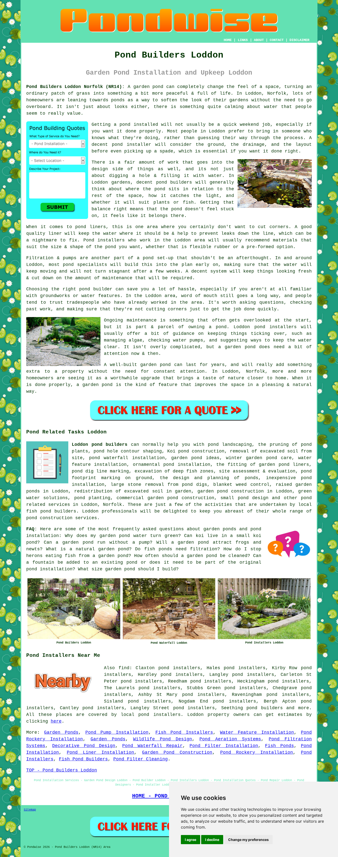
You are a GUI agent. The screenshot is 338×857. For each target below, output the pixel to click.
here (56, 721)
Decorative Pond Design (83, 745)
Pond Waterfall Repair (152, 745)
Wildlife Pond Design (162, 739)
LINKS (243, 40)
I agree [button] (190, 839)
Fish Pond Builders (83, 759)
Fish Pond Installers (184, 732)
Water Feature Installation (257, 732)
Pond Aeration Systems (230, 739)
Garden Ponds (61, 732)
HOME (228, 40)
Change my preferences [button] (248, 839)
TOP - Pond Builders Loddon (61, 770)
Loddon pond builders (99, 444)
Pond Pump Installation (116, 732)
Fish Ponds (279, 745)
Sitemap (30, 810)
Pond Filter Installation (224, 745)
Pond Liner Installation (100, 752)
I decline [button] (212, 839)
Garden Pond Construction (177, 752)
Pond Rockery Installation (256, 752)
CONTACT (277, 40)
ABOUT (259, 40)
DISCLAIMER (299, 40)
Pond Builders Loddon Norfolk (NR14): (75, 86)
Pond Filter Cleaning (140, 759)
